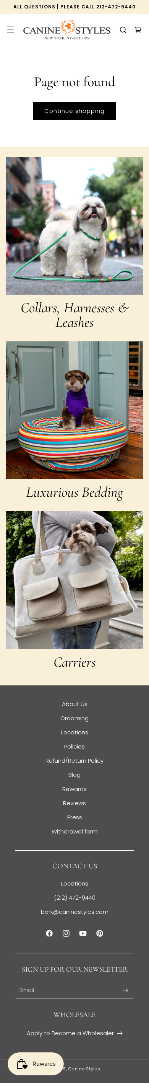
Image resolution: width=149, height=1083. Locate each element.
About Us (74, 704)
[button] (10, 30)
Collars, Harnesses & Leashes (75, 314)
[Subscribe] (125, 990)
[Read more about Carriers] (74, 580)
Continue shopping (74, 111)
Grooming (74, 718)
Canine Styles (84, 1069)
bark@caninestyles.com (75, 912)
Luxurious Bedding (74, 492)
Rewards (74, 789)
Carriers (74, 662)
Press (74, 817)
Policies (74, 746)
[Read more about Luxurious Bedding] (74, 410)
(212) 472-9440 (75, 898)
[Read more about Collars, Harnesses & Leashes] (74, 226)
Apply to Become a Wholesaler (70, 1033)
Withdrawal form (75, 831)
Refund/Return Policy (74, 761)
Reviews (74, 803)
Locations (74, 732)
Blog (74, 775)
